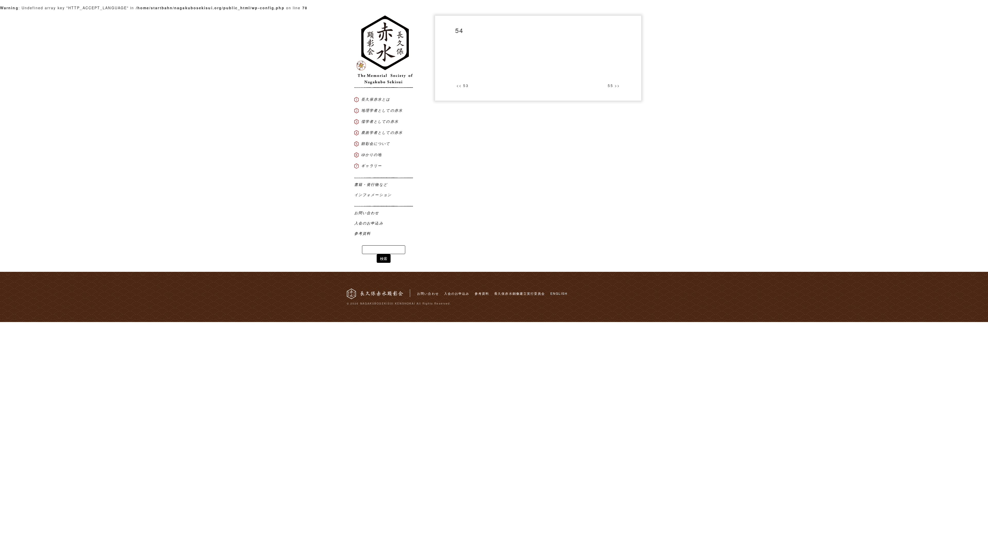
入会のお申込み (457, 293)
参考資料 (482, 293)
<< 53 (462, 85)
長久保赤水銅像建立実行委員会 (519, 293)
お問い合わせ (428, 293)
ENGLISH (559, 293)
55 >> (614, 85)
